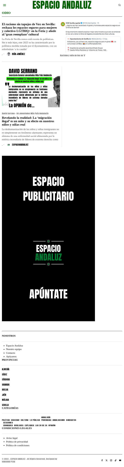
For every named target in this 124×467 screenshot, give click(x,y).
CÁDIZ (4, 374)
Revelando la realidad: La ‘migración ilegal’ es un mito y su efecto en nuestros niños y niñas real (28, 121)
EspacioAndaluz (20, 144)
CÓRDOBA (6, 379)
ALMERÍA (5, 369)
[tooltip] (102, 460)
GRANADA (5, 384)
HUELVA (5, 389)
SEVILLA (5, 405)
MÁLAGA (5, 399)
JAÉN (4, 394)
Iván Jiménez (18, 54)
